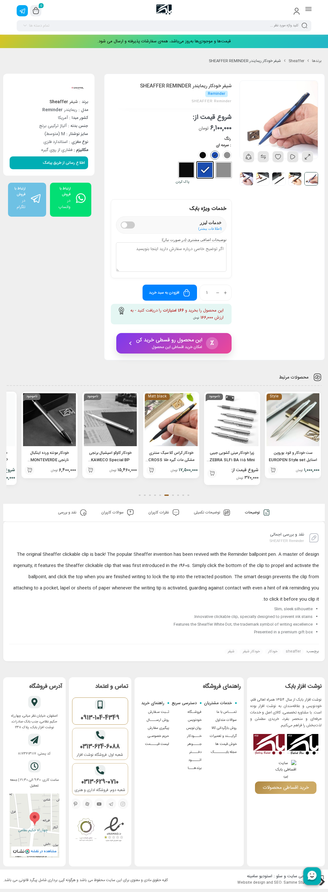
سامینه (252, 876)
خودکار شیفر (251, 651)
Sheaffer (296, 61)
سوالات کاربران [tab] (113, 512)
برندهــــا (194, 768)
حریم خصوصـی (158, 736)
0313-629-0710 (100, 782)
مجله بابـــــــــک (224, 752)
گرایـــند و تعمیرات (223, 736)
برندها (317, 61)
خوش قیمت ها (226, 744)
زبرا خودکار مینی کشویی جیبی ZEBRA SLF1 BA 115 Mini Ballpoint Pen (232, 460)
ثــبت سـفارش (158, 712)
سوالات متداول (226, 720)
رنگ (227, 139)
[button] (273, 470)
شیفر (63, 101)
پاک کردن (182, 182)
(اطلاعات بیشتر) (210, 228)
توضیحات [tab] (253, 512)
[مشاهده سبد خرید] (36, 11)
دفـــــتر (195, 752)
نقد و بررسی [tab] (68, 512)
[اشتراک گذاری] (248, 157)
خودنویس (194, 720)
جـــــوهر (194, 744)
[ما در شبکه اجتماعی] (22, 10)
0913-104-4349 (100, 718)
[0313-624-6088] (100, 735)
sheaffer (293, 651)
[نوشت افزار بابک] (164, 10)
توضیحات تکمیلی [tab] (207, 512)
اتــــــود (194, 760)
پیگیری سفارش (158, 728)
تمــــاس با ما (227, 712)
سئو (279, 876)
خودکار (272, 651)
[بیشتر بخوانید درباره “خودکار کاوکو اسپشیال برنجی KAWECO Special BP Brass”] (90, 470)
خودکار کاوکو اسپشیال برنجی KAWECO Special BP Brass (110, 460)
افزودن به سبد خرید (164, 292)
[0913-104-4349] (100, 704)
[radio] (224, 170)
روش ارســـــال (158, 720)
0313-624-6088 (100, 747)
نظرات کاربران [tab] (159, 512)
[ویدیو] (293, 157)
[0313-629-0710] (100, 770)
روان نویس (193, 728)
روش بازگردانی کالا (224, 728)
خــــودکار (194, 736)
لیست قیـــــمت (157, 744)
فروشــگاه (194, 712)
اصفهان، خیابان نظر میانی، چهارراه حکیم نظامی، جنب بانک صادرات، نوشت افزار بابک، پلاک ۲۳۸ (34, 721)
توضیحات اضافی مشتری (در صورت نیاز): (193, 239)
